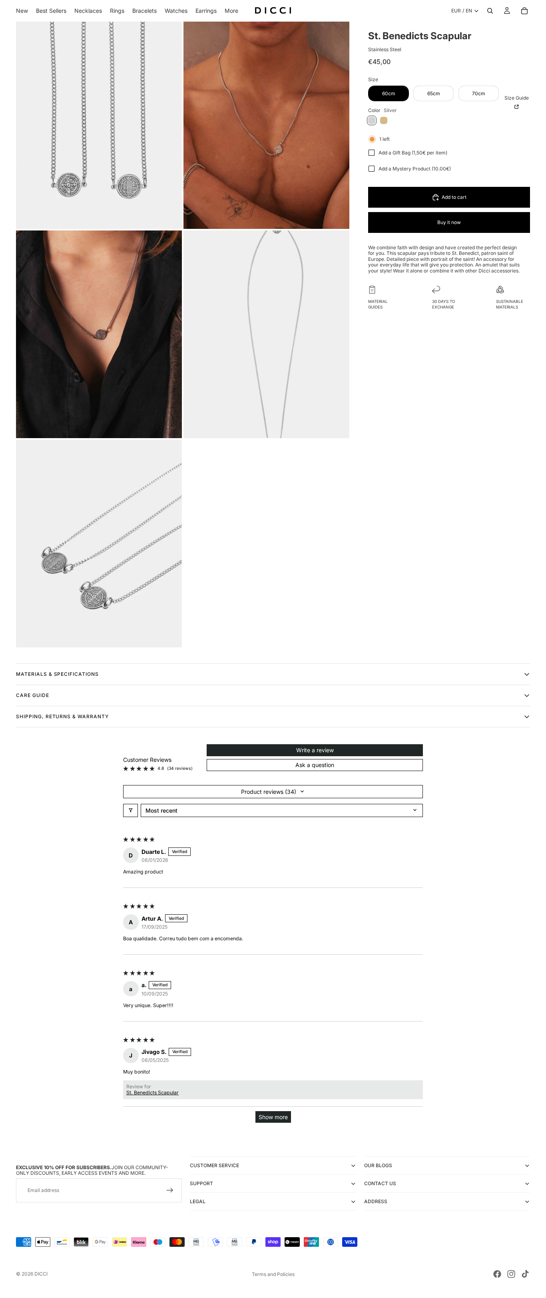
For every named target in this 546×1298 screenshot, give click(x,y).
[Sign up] (169, 1190)
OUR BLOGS (378, 1165)
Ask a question (314, 764)
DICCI (41, 1274)
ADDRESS (375, 1201)
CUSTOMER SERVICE (214, 1165)
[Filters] (130, 810)
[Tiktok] (525, 1274)
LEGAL (197, 1201)
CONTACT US (380, 1183)
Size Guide (516, 98)
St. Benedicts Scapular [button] (152, 1093)
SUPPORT (201, 1183)
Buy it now (449, 222)
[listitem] (231, 11)
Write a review (315, 750)
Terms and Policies (273, 1274)
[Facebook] (497, 1274)
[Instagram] (511, 1274)
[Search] (490, 11)
